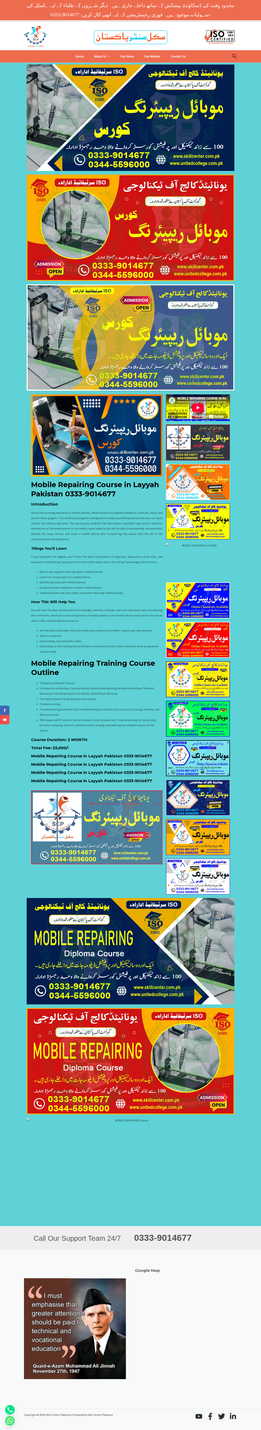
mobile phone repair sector (132, 615)
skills (131, 523)
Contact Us (178, 56)
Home (79, 56)
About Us (100, 56)
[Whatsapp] (10, 1421)
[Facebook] (210, 1416)
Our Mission (152, 56)
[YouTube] (199, 1416)
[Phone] (10, 1410)
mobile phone (94, 571)
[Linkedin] (233, 1416)
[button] (108, 56)
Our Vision (127, 56)
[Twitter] (222, 1416)
